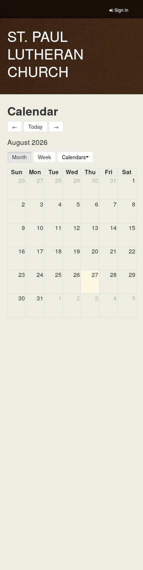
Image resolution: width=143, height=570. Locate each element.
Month (19, 157)
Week (44, 157)
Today (35, 126)
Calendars (74, 157)
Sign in (121, 10)
